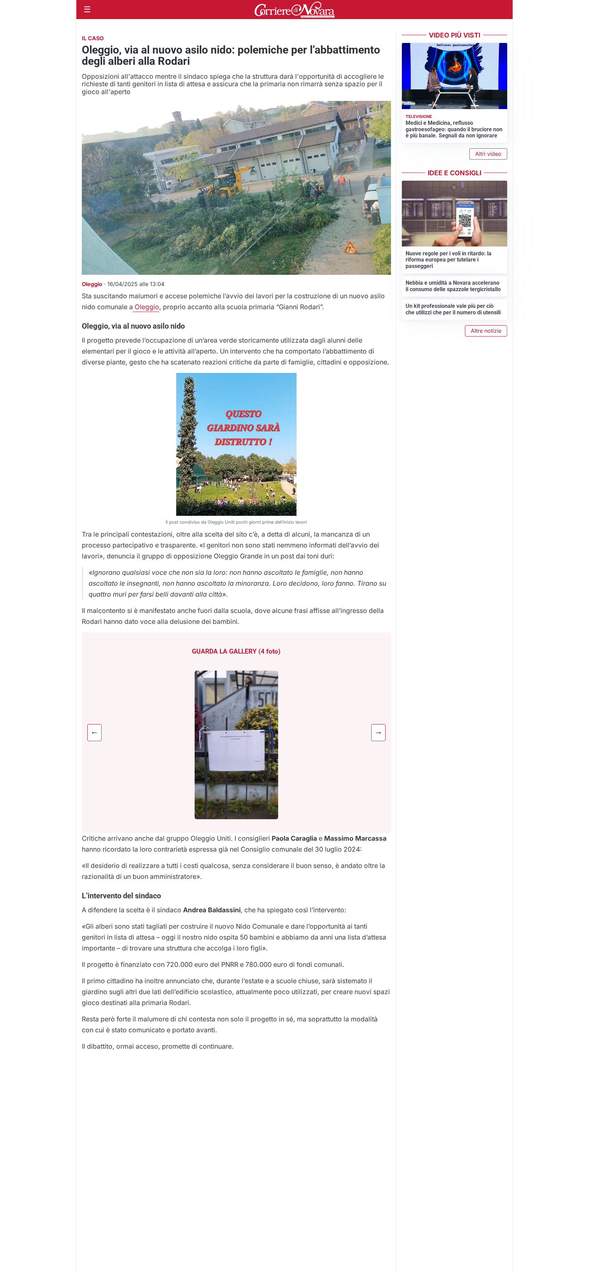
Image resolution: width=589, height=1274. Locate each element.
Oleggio (146, 307)
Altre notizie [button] (486, 330)
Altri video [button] (488, 153)
